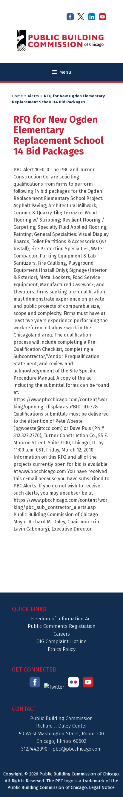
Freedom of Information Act (61, 619)
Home (17, 96)
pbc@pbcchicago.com (77, 749)
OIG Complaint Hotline (61, 641)
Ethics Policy (62, 649)
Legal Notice (102, 787)
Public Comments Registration (62, 626)
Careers (61, 634)
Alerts (33, 96)
